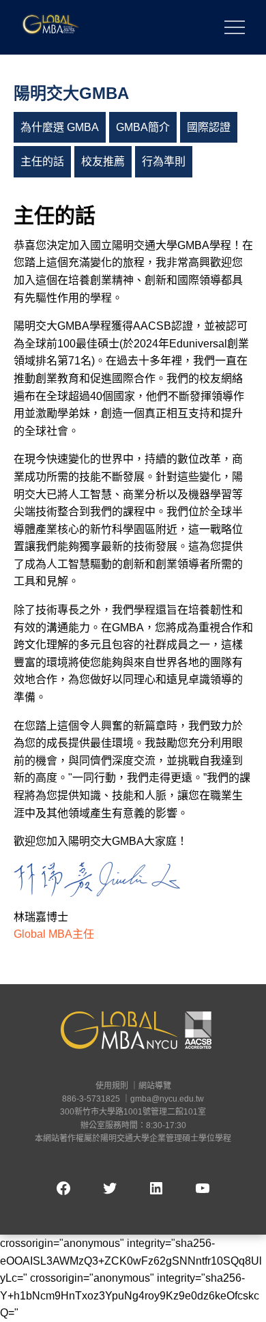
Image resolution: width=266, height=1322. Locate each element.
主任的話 (42, 161)
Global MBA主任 (54, 934)
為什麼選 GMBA (59, 127)
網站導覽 (154, 1086)
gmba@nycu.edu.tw (167, 1099)
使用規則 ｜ (116, 1086)
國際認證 (209, 127)
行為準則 (164, 161)
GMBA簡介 (143, 127)
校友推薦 (103, 161)
